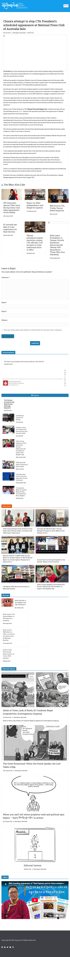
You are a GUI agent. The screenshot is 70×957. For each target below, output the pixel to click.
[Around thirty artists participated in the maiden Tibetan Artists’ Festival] (52, 544)
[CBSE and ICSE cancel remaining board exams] (8, 464)
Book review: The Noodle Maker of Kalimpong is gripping (9, 617)
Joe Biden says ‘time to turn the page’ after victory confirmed (21, 477)
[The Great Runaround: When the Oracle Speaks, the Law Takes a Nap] (35, 743)
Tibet (20, 111)
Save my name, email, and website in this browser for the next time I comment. (33, 330)
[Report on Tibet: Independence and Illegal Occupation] (35, 190)
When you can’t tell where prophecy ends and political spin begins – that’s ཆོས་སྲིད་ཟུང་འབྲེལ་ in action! (33, 816)
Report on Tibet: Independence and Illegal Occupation (35, 205)
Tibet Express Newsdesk (19, 32)
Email (4, 311)
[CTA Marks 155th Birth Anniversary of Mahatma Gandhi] (17, 573)
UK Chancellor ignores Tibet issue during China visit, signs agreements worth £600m (11, 208)
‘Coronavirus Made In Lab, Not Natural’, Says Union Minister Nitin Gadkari (21, 492)
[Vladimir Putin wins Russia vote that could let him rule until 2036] (8, 429)
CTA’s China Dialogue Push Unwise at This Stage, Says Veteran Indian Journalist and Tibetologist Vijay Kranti (17, 531)
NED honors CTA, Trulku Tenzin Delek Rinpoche (57, 208)
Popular (36, 395)
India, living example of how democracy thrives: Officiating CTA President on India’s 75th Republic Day (21, 447)
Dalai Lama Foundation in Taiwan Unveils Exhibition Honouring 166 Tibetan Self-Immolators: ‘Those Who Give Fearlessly (57, 245)
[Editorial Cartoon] (35, 844)
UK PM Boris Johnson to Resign (20, 417)
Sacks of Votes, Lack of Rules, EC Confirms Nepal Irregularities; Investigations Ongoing (28, 712)
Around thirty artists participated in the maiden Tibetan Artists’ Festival (51, 561)
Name (4, 302)
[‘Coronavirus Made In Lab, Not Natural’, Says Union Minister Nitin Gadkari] (8, 490)
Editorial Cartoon (32, 865)
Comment (5, 277)
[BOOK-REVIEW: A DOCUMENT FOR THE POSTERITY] (7, 604)
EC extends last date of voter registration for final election (10, 228)
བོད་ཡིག (66, 6)
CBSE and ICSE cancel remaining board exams (22, 464)
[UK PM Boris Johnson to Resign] (8, 418)
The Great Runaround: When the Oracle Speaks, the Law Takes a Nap (32, 765)
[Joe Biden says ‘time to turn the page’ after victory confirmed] (8, 476)
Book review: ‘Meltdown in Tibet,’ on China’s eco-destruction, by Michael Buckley (8, 635)
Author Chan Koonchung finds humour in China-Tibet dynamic (8, 654)
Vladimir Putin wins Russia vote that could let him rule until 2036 (22, 430)
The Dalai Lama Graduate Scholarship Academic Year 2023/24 (24, 361)
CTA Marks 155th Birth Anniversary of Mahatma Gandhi (16, 588)
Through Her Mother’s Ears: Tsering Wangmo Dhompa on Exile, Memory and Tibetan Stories (51, 531)
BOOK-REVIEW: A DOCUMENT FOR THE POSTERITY (20, 603)
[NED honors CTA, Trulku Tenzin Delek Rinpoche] (58, 190)
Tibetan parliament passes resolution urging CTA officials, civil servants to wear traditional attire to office (35, 242)
